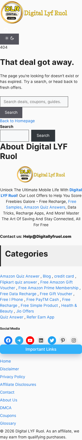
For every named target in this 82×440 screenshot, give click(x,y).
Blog (47, 276)
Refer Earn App (40, 317)
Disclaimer (9, 369)
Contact (7, 392)
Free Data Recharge (18, 294)
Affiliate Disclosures (18, 384)
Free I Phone (11, 299)
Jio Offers (25, 311)
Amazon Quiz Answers (44, 207)
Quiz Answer (11, 317)
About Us (8, 400)
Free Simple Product (39, 305)
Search (11, 112)
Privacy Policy (12, 376)
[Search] (6, 30)
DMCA (6, 408)
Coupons (8, 415)
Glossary (8, 423)
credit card (64, 276)
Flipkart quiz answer (18, 282)
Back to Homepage (17, 121)
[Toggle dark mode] (9, 39)
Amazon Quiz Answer (19, 276)
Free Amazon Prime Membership (48, 288)
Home (5, 361)
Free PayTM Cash (42, 299)
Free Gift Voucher (56, 294)
